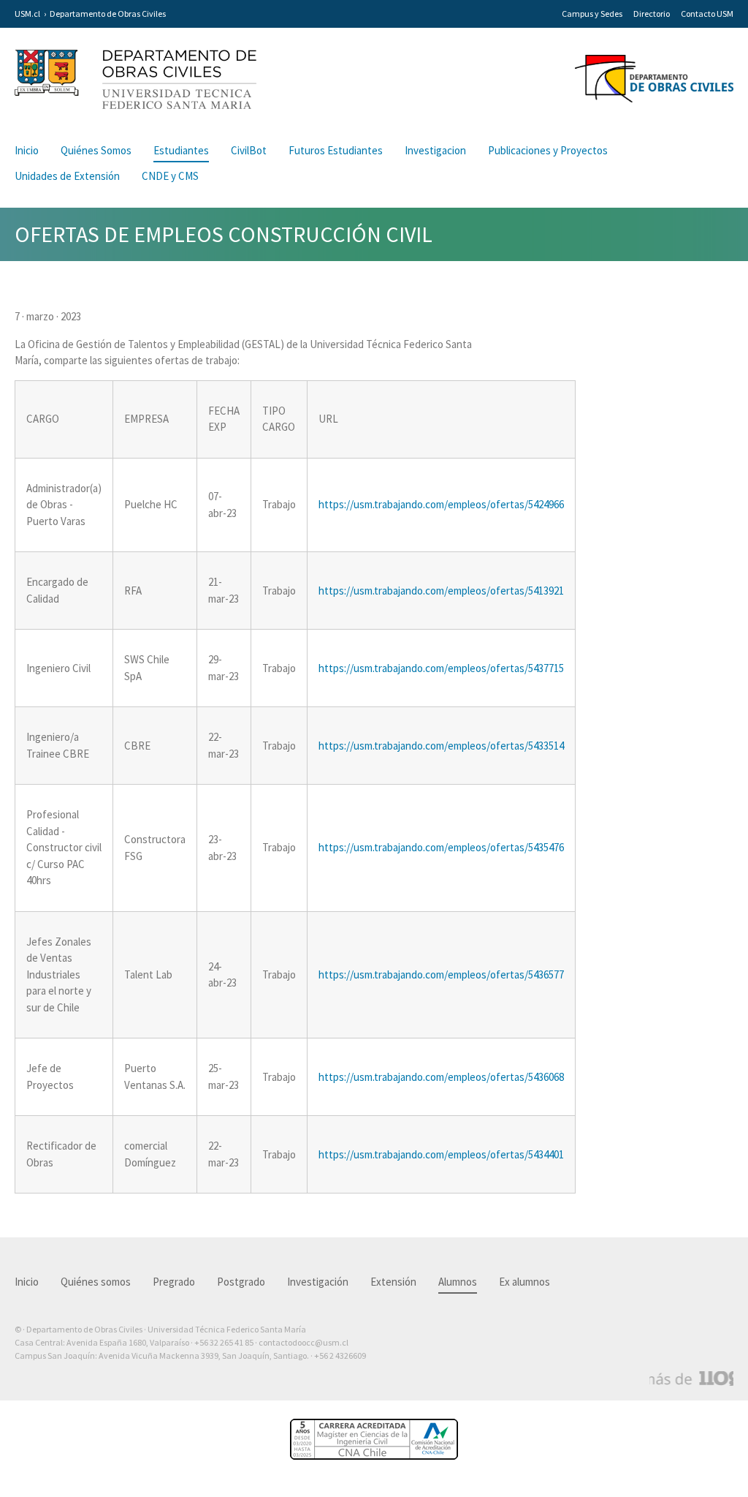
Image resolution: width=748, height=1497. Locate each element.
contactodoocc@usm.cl (303, 1342)
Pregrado (174, 1282)
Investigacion (435, 150)
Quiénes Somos (96, 150)
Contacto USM (707, 13)
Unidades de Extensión (67, 176)
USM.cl (27, 13)
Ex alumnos (524, 1282)
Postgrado (241, 1282)
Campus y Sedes (592, 13)
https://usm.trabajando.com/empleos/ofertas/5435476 (441, 847)
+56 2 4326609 (340, 1355)
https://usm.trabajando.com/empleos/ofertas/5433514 (441, 746)
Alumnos (457, 1282)
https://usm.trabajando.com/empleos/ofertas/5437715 (441, 668)
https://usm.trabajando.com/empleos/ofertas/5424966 (441, 504)
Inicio (27, 150)
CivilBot (249, 150)
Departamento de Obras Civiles (108, 13)
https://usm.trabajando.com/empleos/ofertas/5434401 (441, 1154)
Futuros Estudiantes (336, 150)
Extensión (393, 1282)
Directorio (651, 13)
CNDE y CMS (170, 176)
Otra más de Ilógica (691, 1378)
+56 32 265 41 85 (223, 1342)
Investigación (317, 1282)
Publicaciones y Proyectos (548, 150)
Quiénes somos (96, 1282)
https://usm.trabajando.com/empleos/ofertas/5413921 (441, 590)
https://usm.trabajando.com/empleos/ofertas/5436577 (441, 974)
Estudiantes (181, 150)
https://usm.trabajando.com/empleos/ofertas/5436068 (441, 1077)
